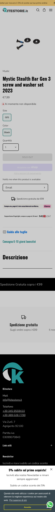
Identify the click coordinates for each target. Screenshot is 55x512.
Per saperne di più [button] (18, 500)
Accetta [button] (27, 507)
